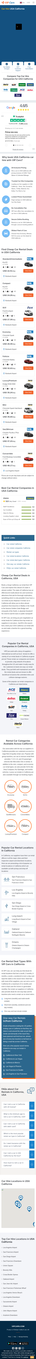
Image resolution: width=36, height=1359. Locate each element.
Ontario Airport (8, 1306)
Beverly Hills (7, 1270)
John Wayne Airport (10, 1311)
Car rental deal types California (18, 560)
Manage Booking (23, 1336)
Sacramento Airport (10, 1302)
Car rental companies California (18, 548)
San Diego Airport (9, 1256)
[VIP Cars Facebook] (13, 1349)
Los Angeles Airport (10, 1247)
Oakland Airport (8, 1279)
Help (15, 1336)
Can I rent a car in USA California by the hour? (12, 1154)
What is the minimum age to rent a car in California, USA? (14, 1115)
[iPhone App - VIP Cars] (23, 1343)
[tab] (18, 1106)
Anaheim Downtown (10, 1315)
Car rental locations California (18, 556)
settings (25, 1357)
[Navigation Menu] (33, 2)
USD (28, 2)
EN (23, 3)
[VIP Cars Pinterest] (19, 1349)
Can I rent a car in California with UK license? (14, 1105)
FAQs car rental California (16, 568)
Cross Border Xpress (10, 1274)
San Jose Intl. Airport (10, 1283)
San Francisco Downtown (12, 1261)
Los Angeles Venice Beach (12, 1293)
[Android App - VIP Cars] (13, 1343)
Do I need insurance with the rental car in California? (14, 1144)
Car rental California (14, 544)
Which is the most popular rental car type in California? (14, 1134)
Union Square (8, 1265)
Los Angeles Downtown (11, 1297)
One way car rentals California (18, 564)
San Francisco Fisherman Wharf (14, 1288)
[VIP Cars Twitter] (16, 1349)
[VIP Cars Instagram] (23, 1349)
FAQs (9, 1336)
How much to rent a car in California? (13, 1164)
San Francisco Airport (10, 1252)
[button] (19, 1206)
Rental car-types (13, 552)
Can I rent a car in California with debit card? (14, 1125)
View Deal (28, 271)
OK (32, 1357)
